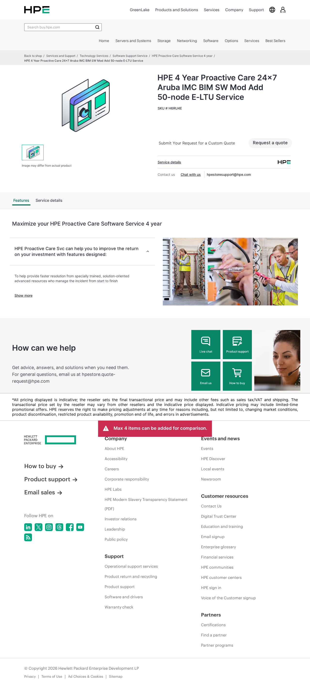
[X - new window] (38, 527)
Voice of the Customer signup (228, 597)
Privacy (30, 676)
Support (256, 9)
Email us (205, 383)
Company (234, 9)
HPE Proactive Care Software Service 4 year (182, 56)
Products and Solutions (176, 9)
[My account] (283, 9)
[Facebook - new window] (70, 527)
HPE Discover (213, 458)
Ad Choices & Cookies (85, 676)
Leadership (115, 529)
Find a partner (214, 635)
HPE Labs (113, 489)
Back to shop (33, 56)
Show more (23, 295)
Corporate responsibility (127, 479)
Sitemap (116, 676)
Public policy (116, 539)
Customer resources (224, 496)
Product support (237, 351)
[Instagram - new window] (49, 527)
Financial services (217, 557)
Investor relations (121, 518)
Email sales (39, 492)
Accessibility (116, 458)
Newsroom (211, 479)
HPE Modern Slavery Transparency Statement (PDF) (146, 504)
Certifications (213, 624)
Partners (211, 615)
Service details (169, 162)
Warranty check (119, 607)
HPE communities (217, 567)
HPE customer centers (221, 577)
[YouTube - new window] (80, 527)
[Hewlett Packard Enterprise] (36, 9)
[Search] (97, 27)
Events (207, 448)
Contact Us (211, 506)
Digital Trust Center (218, 516)
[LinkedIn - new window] (28, 527)
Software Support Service (130, 56)
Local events (212, 468)
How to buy (237, 383)
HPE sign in (211, 587)
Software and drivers (124, 596)
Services (211, 9)
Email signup (213, 536)
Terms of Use (51, 676)
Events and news (220, 438)
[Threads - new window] (59, 527)
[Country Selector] (272, 9)
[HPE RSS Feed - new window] (28, 537)
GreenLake (139, 9)
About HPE (114, 448)
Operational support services (131, 566)
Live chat (206, 351)
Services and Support (60, 56)
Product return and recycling (131, 576)
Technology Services (94, 56)
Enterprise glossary (218, 546)
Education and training (222, 526)
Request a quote (270, 142)
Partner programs (217, 645)
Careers (112, 468)
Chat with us (191, 174)
